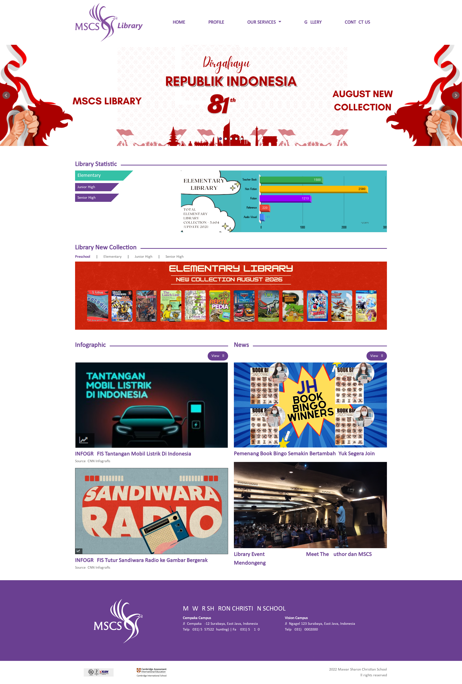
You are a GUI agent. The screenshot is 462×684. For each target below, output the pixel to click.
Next (456, 95)
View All (218, 356)
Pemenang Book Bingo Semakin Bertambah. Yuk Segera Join (304, 454)
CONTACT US (357, 22)
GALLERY (313, 22)
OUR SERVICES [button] (262, 22)
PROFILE (216, 22)
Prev (6, 95)
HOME (179, 22)
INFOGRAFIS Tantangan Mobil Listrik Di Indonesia (133, 454)
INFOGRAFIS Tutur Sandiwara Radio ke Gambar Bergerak (141, 560)
